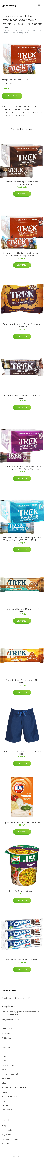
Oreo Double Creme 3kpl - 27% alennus (22, 960)
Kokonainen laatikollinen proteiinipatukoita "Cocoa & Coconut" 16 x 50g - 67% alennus (22, 538)
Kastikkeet (6, 1047)
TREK (26, 80)
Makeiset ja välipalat (10, 1065)
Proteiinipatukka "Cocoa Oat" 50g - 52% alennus (22, 396)
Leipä (4, 1056)
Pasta (4, 1092)
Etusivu (5, 27)
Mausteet (6, 1078)
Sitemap (5, 1143)
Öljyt (4, 1083)
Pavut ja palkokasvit (10, 1096)
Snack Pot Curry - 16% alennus (22, 891)
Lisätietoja (12, 96)
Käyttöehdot (7, 1134)
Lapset (5, 1051)
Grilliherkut (6, 1038)
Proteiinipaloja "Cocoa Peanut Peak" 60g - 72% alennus (22, 325)
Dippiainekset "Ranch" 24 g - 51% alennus (22, 822)
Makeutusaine (8, 1069)
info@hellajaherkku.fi (11, 1020)
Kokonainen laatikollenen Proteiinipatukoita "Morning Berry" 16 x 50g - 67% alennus (22, 467)
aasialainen (6, 1033)
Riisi (3, 1101)
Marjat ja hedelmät (10, 1074)
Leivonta (5, 1060)
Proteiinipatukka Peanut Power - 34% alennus (22, 681)
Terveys (5, 1105)
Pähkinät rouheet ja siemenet (14, 1087)
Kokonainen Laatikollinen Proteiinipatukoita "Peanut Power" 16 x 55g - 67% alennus (22, 254)
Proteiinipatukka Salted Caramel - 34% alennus (22, 610)
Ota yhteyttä (7, 1130)
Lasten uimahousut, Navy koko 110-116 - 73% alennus (22, 752)
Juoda (4, 1042)
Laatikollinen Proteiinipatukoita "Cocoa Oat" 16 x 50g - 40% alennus (22, 183)
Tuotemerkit (18, 80)
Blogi (4, 1125)
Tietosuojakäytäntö (10, 1139)
